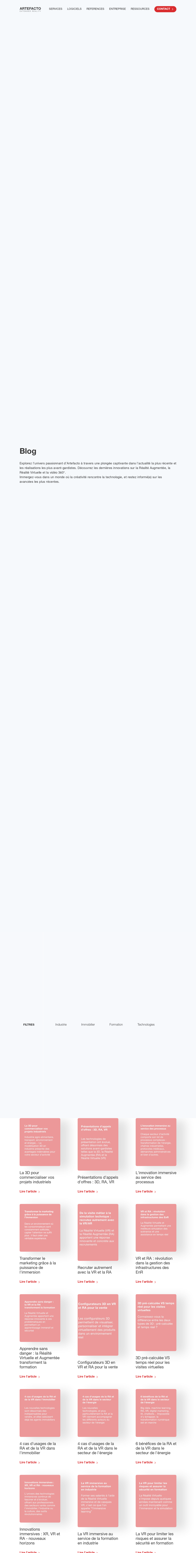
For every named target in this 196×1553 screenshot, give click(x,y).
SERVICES (55, 9)
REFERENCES (95, 9)
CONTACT (163, 9)
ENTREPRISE (117, 9)
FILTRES (28, 1025)
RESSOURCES (140, 9)
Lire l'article (28, 1191)
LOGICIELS (74, 9)
